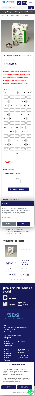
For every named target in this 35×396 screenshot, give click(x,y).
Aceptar (24, 223)
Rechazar (9, 223)
